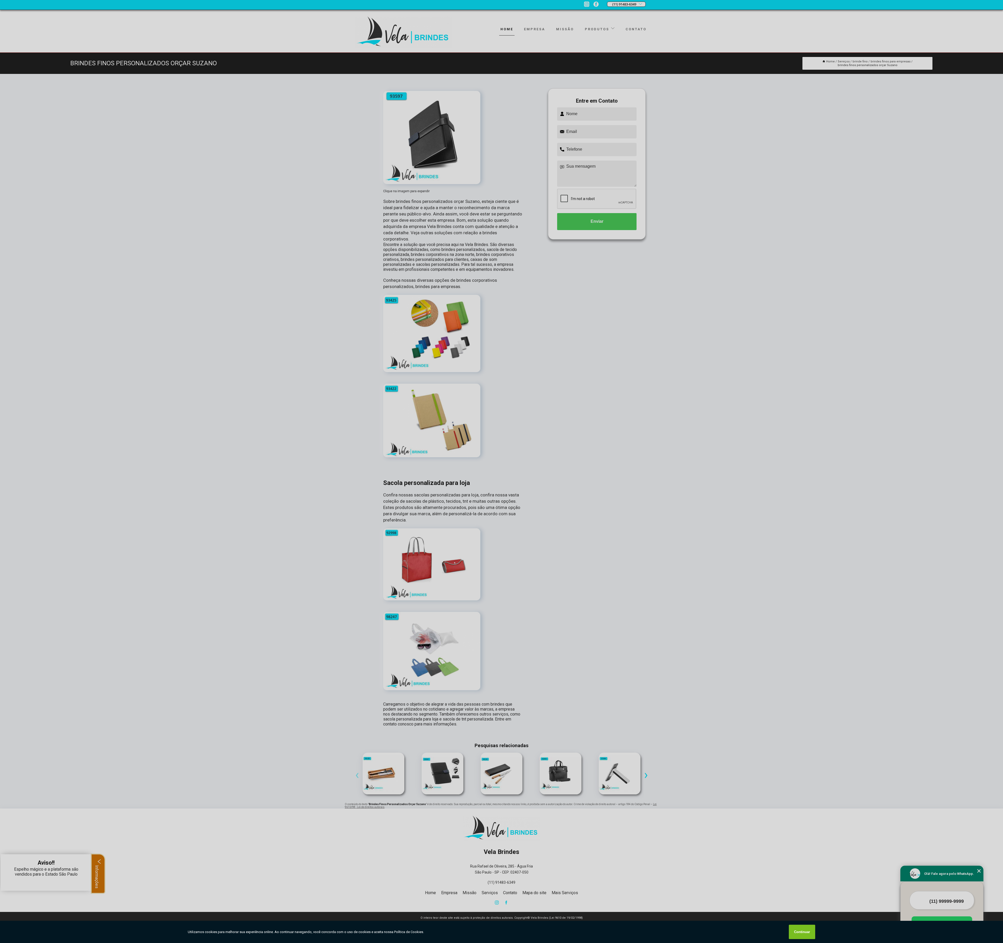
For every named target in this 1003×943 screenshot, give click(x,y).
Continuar (802, 932)
